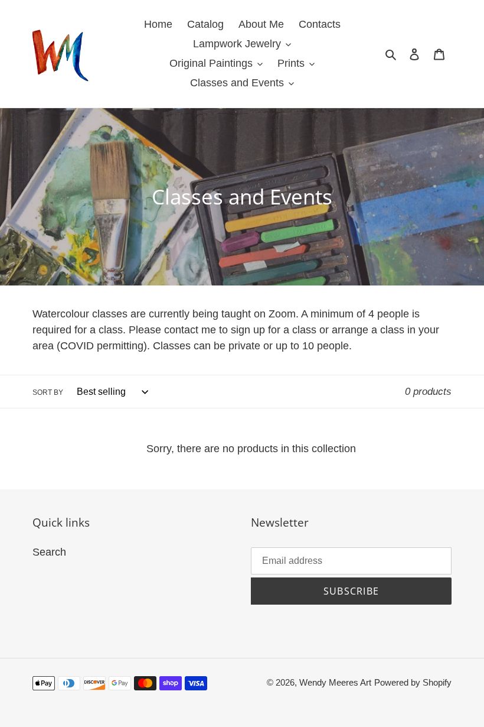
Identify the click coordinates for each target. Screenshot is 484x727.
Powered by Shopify (413, 682)
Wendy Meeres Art (335, 682)
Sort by (47, 392)
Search (49, 552)
